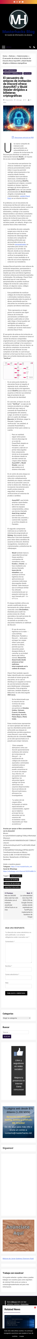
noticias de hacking (11, 879)
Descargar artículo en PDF (24, 138)
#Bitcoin (14, 1302)
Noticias (27, 73)
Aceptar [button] (21, 1336)
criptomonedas (16, 876)
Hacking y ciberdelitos (13, 73)
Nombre (8, 966)
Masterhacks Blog (18, 32)
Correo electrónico (12, 974)
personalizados (20, 244)
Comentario (10, 941)
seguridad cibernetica (12, 887)
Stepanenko (9, 100)
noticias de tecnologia (12, 883)
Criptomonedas (10, 70)
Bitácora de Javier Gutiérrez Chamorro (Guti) (18, 1258)
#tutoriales (25, 1304)
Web (6, 983)
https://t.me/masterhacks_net (21, 866)
